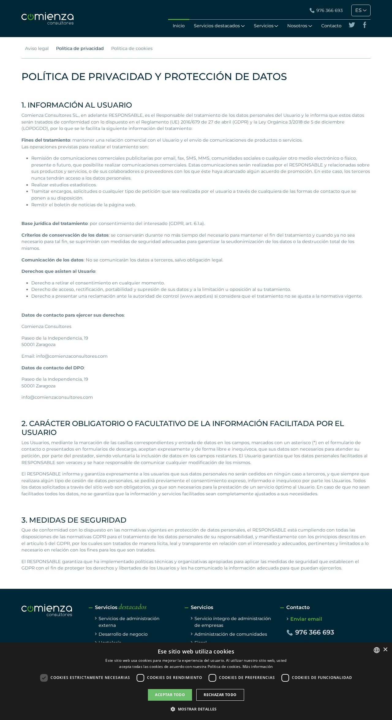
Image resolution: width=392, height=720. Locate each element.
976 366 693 (329, 10)
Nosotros (297, 26)
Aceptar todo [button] (170, 694)
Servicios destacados (217, 26)
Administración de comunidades (230, 634)
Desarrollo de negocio (123, 634)
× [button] (385, 649)
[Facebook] (364, 24)
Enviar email (306, 619)
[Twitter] (352, 24)
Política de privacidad (80, 48)
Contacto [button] (298, 607)
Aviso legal (37, 48)
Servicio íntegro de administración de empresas (232, 622)
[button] (196, 709)
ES (358, 10)
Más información (258, 666)
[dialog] (196, 681)
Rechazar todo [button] (220, 694)
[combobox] (377, 650)
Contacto (331, 26)
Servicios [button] (120, 607)
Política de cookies (132, 48)
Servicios (263, 26)
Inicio (179, 26)
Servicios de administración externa (129, 622)
